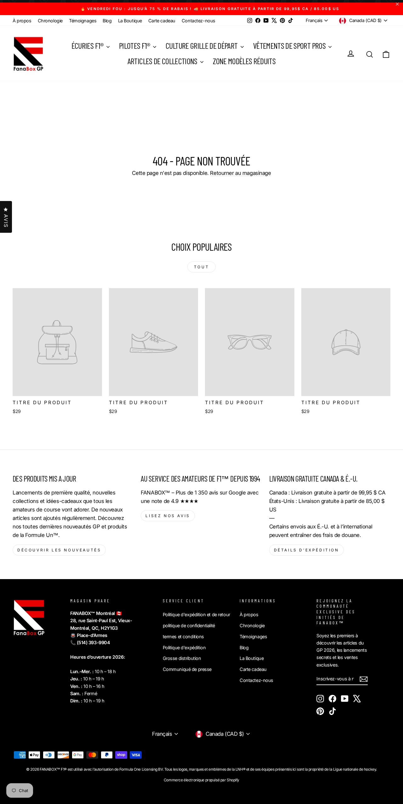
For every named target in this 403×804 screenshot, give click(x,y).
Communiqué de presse (187, 669)
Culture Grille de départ (202, 45)
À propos (22, 20)
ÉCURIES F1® (88, 45)
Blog (107, 20)
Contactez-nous (198, 20)
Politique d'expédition (184, 647)
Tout (201, 267)
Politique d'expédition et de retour (196, 614)
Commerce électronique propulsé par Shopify (201, 780)
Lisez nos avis (167, 515)
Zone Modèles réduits (244, 61)
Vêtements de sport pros (290, 45)
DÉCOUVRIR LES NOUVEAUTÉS (59, 550)
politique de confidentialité (189, 625)
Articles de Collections (163, 61)
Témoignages (82, 20)
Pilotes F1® (135, 45)
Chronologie (50, 20)
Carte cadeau (161, 20)
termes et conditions (183, 636)
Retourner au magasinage (240, 173)
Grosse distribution (182, 658)
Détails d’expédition (306, 550)
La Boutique (130, 20)
